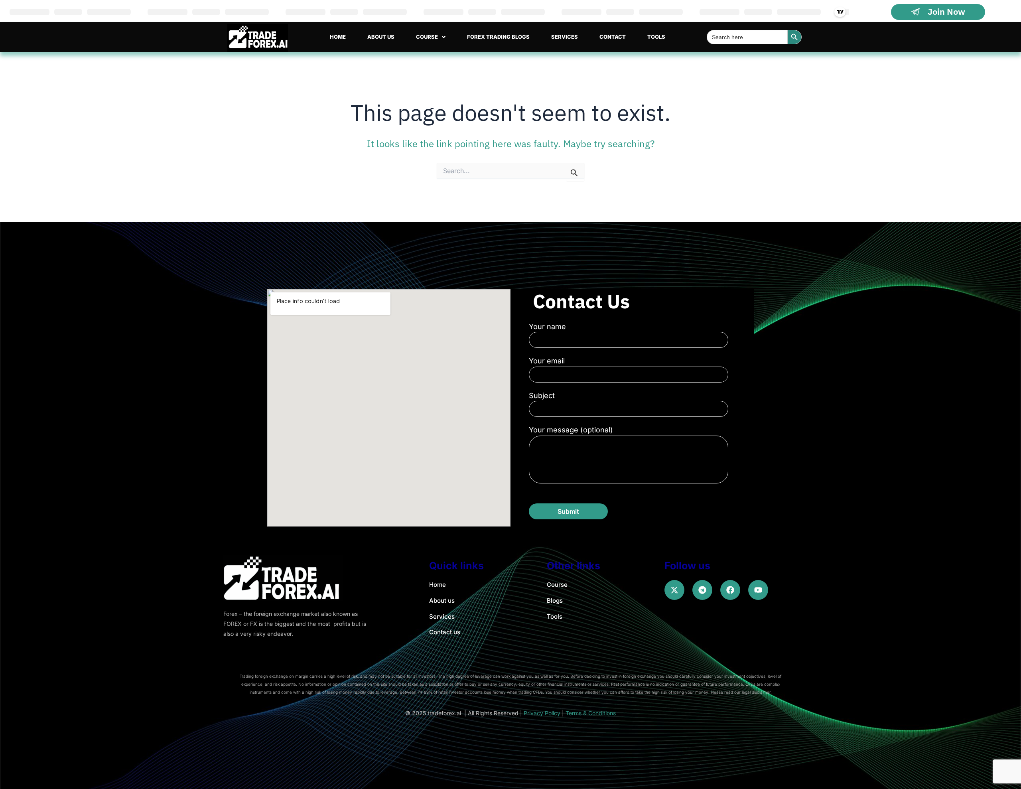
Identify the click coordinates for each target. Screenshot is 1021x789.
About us (380, 37)
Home (338, 37)
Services (564, 37)
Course (427, 37)
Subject (542, 395)
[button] (430, 37)
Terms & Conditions (591, 713)
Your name (547, 326)
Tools (656, 37)
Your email (547, 361)
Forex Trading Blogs (498, 37)
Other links (573, 566)
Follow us (687, 566)
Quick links (456, 566)
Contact (612, 37)
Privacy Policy (542, 713)
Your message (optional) (571, 430)
